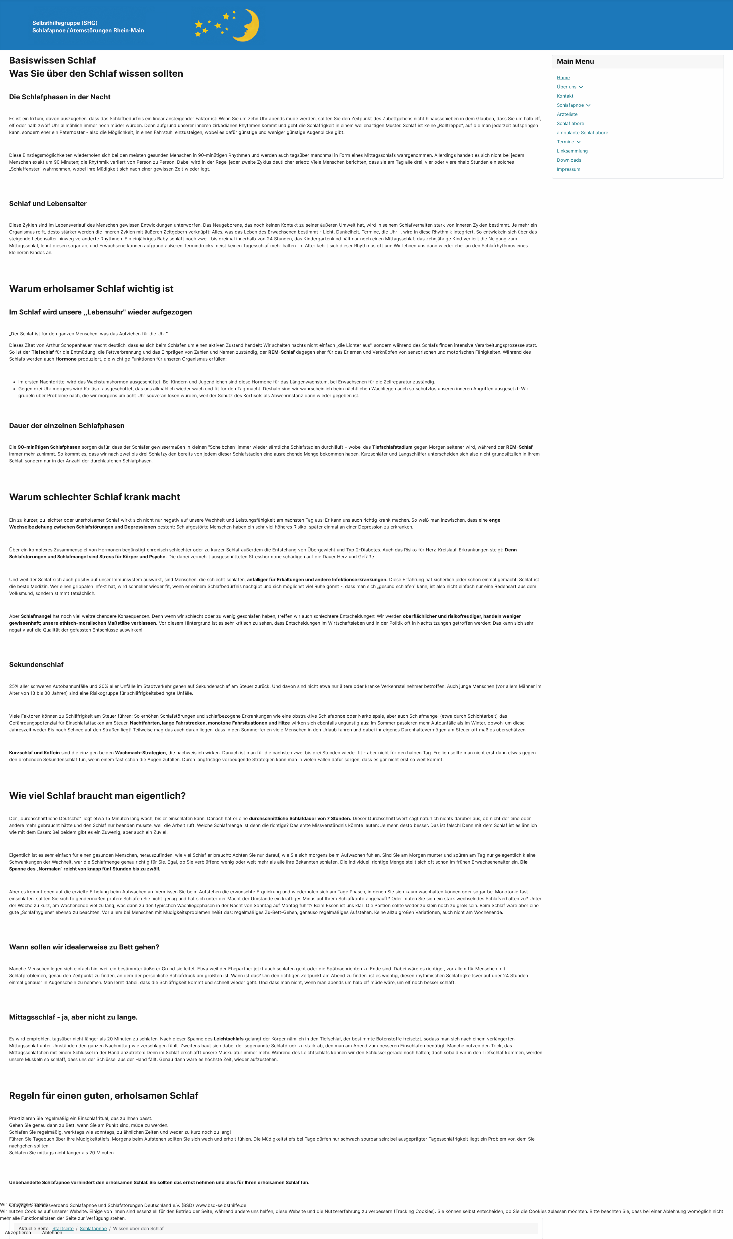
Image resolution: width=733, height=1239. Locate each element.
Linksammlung (572, 151)
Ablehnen (52, 1232)
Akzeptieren (18, 1232)
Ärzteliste (567, 114)
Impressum (568, 169)
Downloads (569, 160)
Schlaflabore (570, 123)
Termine (565, 142)
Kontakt (565, 96)
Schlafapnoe (570, 105)
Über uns (566, 87)
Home (563, 77)
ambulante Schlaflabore (582, 132)
